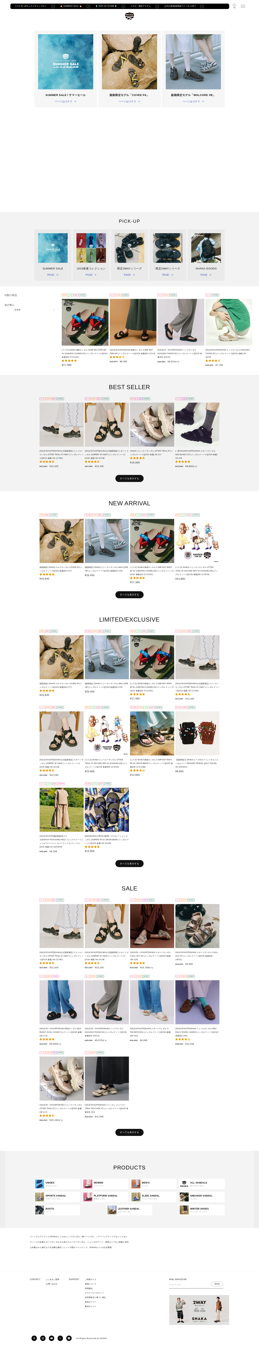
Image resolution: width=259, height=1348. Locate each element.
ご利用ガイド (90, 1279)
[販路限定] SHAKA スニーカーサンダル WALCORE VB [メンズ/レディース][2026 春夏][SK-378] (106, 569)
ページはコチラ (63, 101)
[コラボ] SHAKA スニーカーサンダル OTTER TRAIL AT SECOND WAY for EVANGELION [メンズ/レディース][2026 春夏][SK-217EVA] (196, 571)
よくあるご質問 (52, 1279)
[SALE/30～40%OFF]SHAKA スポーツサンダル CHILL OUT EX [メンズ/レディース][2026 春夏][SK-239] (150, 956)
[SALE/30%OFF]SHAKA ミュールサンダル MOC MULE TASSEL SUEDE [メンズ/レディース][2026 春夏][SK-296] (196, 1032)
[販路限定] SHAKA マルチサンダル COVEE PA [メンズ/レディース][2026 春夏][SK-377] (61, 569)
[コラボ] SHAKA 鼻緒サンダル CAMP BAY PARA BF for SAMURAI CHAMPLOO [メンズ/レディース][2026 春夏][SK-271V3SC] (84, 353)
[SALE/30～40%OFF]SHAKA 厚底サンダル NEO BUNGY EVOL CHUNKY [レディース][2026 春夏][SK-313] (61, 1032)
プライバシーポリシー (94, 1293)
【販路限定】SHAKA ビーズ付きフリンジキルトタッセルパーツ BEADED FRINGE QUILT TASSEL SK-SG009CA (196, 763)
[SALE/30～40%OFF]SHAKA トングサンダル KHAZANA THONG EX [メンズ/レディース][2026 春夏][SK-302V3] (180, 353)
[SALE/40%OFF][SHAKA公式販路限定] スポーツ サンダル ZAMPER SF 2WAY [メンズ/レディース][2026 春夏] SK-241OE (107, 454)
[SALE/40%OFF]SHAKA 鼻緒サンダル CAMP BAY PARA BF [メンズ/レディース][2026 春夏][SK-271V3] (132, 352)
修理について (90, 1284)
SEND (217, 1284)
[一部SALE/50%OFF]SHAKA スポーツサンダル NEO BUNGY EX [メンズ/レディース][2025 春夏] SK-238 (196, 454)
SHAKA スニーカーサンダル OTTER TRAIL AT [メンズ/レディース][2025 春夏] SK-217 (151, 453)
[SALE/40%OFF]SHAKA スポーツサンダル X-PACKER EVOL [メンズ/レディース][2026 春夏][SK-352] (150, 1032)
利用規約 (88, 1288)
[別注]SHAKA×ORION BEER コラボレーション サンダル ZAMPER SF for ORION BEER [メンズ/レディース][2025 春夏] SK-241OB (107, 839)
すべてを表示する (129, 478)
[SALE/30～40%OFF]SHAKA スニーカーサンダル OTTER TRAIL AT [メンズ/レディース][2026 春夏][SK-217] (61, 1108)
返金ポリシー (90, 1302)
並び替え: (9, 305)
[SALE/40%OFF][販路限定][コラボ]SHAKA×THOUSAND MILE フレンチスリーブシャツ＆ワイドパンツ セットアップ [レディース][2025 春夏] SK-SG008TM (61, 841)
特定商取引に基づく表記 (95, 1297)
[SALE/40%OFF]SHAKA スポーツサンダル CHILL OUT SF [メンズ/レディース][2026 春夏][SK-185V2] (196, 956)
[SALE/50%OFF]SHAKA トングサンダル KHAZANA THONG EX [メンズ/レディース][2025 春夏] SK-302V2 (227, 353)
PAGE (50, 275)
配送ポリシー (90, 1306)
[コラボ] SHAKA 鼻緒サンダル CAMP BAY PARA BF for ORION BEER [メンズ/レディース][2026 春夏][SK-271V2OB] (151, 763)
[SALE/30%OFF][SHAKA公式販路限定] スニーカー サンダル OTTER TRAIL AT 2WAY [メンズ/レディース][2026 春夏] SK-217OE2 (61, 454)
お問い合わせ (51, 1284)
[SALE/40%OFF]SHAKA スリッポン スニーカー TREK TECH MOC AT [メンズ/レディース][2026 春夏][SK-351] (106, 1108)
